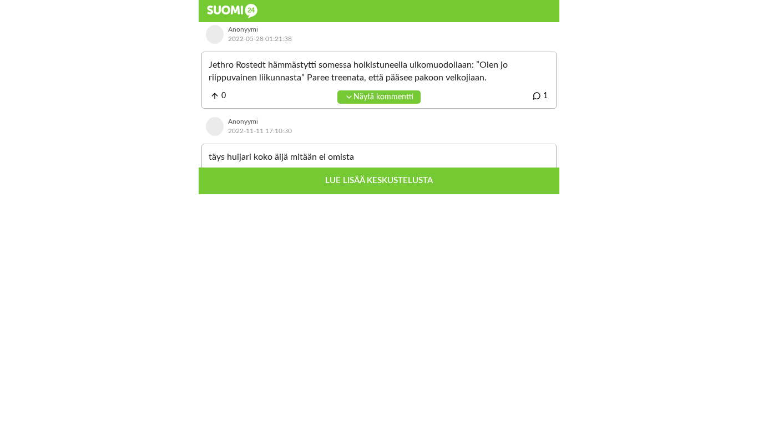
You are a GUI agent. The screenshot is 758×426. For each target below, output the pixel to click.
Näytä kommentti (383, 97)
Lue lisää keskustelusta (379, 180)
